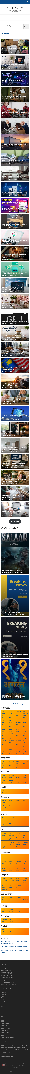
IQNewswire (6, 419)
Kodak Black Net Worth (25, 751)
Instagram (3, 994)
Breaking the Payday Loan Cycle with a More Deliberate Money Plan (15, 400)
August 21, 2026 (14, 227)
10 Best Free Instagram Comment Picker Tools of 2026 (13, 208)
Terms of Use (15, 1067)
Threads (3, 998)
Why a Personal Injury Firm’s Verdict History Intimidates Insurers (14, 177)
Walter (4, 243)
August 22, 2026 (14, 52)
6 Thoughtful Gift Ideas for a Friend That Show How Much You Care (13, 304)
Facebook (3, 992)
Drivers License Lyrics (18, 844)
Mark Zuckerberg (25, 899)
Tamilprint (25, 818)
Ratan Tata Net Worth (6, 975)
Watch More (15, 703)
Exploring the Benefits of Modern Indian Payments (13, 193)
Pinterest (3, 1003)
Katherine (5, 52)
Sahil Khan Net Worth (4, 722)
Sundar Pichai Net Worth (7, 973)
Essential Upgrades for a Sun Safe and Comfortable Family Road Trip (13, 384)
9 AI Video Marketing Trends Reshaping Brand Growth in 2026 (13, 81)
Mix (2, 1011)
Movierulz (4, 818)
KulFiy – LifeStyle (5, 1025)
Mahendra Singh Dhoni (4, 931)
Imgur (2, 1008)
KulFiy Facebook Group (7, 1034)
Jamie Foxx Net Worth (18, 751)
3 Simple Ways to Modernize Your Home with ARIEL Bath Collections (13, 448)
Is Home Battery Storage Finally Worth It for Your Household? (14, 224)
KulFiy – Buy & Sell (6, 1027)
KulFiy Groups (4, 1030)
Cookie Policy (22, 1065)
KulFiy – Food (4, 1022)
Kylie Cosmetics (4, 807)
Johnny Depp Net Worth (11, 740)
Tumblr (3, 1004)
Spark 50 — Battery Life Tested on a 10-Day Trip (14, 416)
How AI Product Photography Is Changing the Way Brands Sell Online (14, 97)
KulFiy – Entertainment (7, 1028)
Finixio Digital (6, 451)
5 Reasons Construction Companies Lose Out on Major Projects (13, 496)
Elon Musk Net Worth (6, 968)
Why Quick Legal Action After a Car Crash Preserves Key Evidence (14, 161)
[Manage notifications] (3, 1065)
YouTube (3, 999)
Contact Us (14, 1063)
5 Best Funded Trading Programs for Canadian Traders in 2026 (12, 288)
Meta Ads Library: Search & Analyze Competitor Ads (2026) (12, 512)
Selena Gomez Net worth (11, 731)
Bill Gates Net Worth (6, 972)
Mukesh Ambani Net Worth (8, 979)
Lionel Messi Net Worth (7, 980)
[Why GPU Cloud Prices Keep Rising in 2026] (15, 317)
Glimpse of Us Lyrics (25, 835)
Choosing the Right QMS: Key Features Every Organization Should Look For (15, 240)
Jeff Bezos (11, 897)
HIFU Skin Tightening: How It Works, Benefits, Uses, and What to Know (12, 65)
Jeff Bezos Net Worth (6, 970)
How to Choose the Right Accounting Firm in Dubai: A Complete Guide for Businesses (14, 352)
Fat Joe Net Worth (4, 751)
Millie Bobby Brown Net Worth (24, 742)
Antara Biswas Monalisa (4, 887)
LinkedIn (3, 1001)
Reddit (2, 1006)
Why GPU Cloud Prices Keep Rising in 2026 (14, 321)
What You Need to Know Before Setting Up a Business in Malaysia (15, 368)
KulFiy (2, 1020)
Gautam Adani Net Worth (7, 977)
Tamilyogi (18, 818)
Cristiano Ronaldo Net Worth (8, 982)
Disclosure (14, 1065)
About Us (7, 1063)
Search (26, 26)
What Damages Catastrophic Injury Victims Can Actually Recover (14, 113)
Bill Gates (18, 897)
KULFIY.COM (15, 8)
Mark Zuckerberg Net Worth (8, 984)
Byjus (10, 800)
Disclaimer (7, 1065)
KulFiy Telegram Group (7, 1035)
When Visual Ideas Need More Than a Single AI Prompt (14, 432)
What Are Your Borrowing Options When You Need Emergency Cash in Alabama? (13, 464)
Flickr (2, 1010)
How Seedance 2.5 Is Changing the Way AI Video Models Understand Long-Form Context (14, 256)
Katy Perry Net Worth (18, 722)
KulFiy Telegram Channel (7, 1037)
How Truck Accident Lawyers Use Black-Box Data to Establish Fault (14, 145)
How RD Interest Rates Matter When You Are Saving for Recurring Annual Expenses (14, 336)
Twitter (3, 996)
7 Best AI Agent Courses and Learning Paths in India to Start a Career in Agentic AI (14, 272)
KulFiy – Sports (5, 1023)
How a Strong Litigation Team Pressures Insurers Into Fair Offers (13, 129)
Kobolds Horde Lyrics (18, 835)
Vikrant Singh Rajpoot (25, 880)
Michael (5, 84)
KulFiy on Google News (7, 1032)
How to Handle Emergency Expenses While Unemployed (14, 49)
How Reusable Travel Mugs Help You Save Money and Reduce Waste (14, 480)
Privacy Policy (22, 1063)
